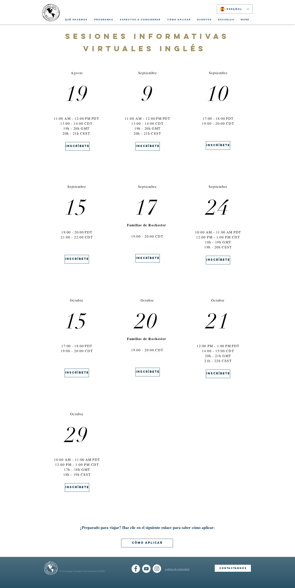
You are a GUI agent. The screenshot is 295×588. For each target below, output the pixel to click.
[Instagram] (157, 568)
